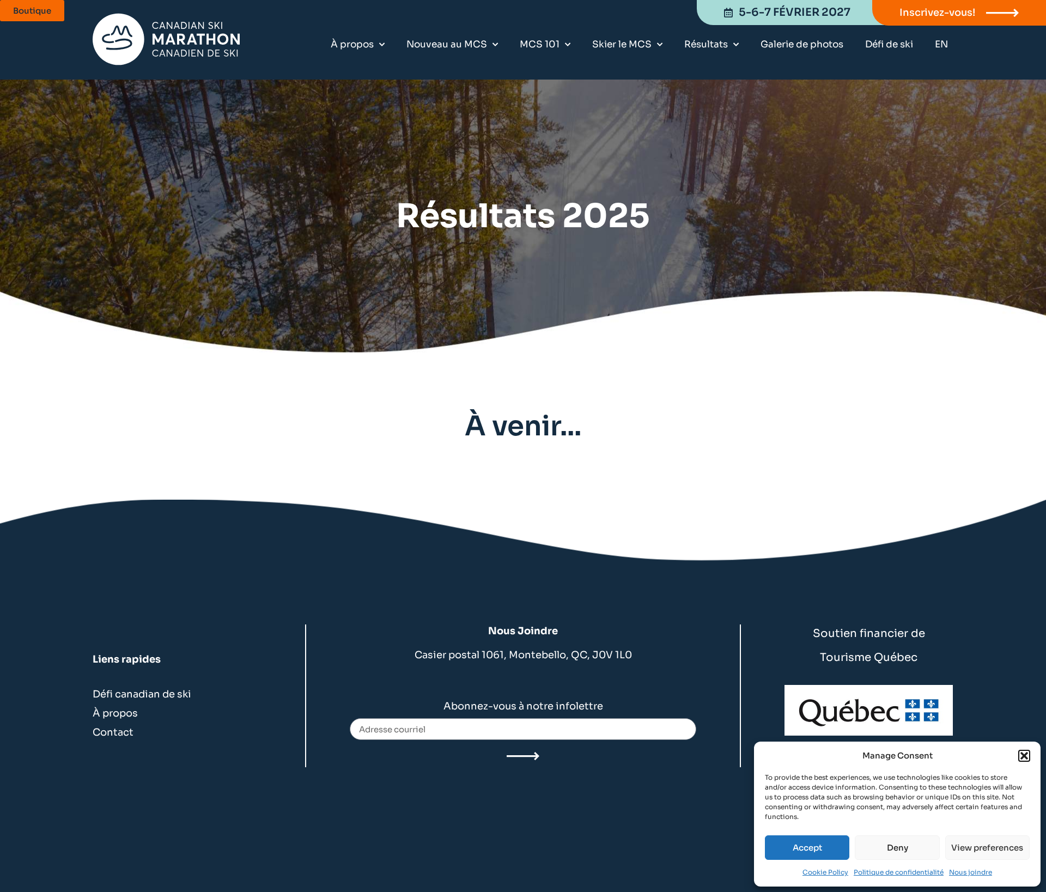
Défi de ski (889, 44)
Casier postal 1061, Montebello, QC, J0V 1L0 (523, 655)
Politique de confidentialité (899, 872)
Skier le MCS (622, 44)
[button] (1024, 755)
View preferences (987, 847)
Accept (807, 847)
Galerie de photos (802, 44)
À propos (352, 44)
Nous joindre (970, 872)
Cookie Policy (825, 872)
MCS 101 (540, 44)
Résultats (706, 44)
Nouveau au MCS (446, 44)
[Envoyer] (523, 756)
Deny (897, 847)
